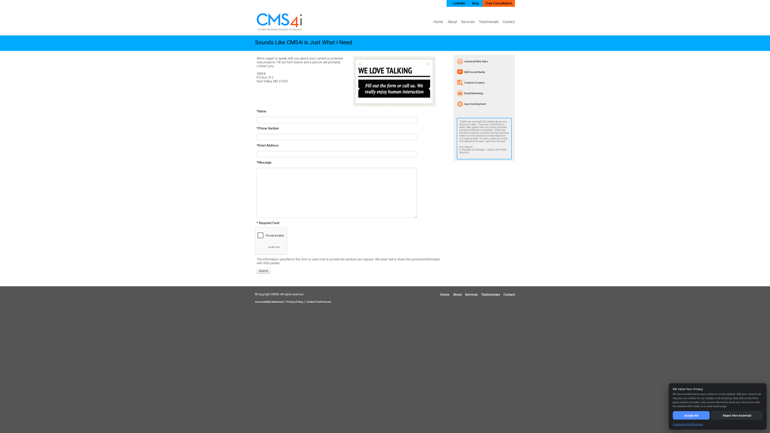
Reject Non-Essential (737, 415)
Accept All (691, 415)
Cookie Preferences (318, 301)
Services (468, 22)
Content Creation (474, 82)
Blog (475, 3)
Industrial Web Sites (476, 61)
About (452, 22)
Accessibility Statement (269, 301)
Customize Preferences (688, 424)
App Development (475, 103)
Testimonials (489, 22)
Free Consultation (499, 3)
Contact (509, 22)
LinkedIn (459, 3)
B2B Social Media (474, 72)
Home (438, 22)
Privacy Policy (294, 301)
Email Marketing (473, 93)
